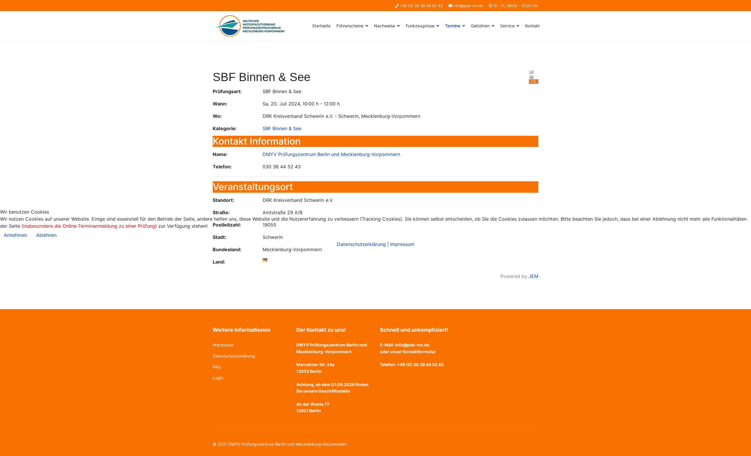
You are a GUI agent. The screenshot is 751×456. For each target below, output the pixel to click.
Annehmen (15, 235)
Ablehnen (46, 235)
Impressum (402, 244)
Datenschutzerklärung (361, 244)
